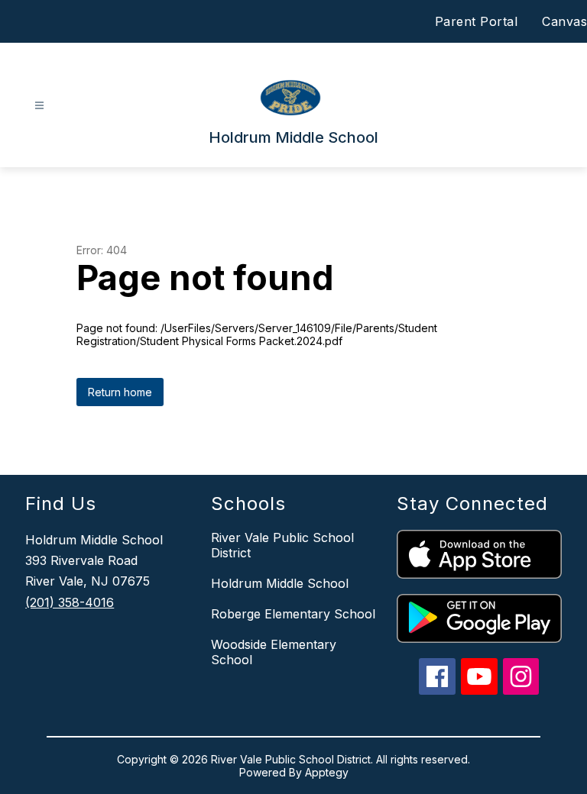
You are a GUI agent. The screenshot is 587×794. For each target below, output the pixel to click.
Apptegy (327, 772)
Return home (120, 392)
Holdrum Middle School (280, 583)
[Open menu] (39, 106)
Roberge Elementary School (293, 613)
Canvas (564, 21)
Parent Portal (476, 21)
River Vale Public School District (282, 545)
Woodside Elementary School (273, 652)
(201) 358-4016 (69, 602)
